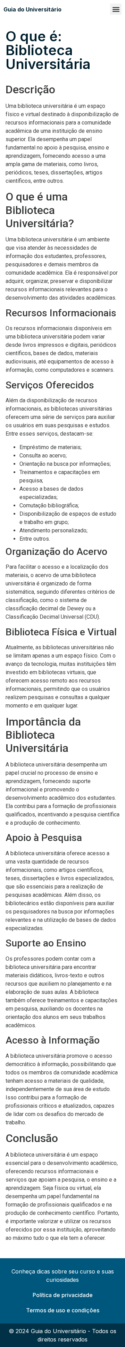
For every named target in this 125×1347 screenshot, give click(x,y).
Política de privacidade (63, 1295)
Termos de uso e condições (62, 1310)
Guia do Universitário (32, 9)
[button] (116, 9)
